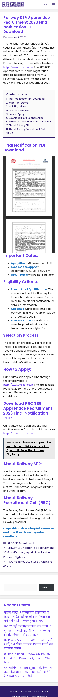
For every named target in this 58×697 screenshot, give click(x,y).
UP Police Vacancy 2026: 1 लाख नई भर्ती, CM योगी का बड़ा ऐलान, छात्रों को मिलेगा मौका (28, 644)
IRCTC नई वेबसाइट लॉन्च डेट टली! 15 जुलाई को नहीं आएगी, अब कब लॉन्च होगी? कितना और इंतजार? (27, 630)
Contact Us (41, 691)
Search (9, 581)
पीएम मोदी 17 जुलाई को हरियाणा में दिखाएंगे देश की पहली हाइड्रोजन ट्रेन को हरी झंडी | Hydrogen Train (27, 617)
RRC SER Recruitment (20, 543)
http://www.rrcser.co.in (18, 67)
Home (13, 691)
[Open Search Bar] (46, 4)
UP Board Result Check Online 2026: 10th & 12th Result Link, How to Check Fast (29, 658)
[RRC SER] (13, 4)
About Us (25, 691)
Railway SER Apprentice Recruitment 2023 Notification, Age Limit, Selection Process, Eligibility (28, 552)
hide (24, 94)
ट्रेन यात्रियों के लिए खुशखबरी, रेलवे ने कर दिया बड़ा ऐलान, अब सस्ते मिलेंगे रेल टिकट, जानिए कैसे (28, 672)
